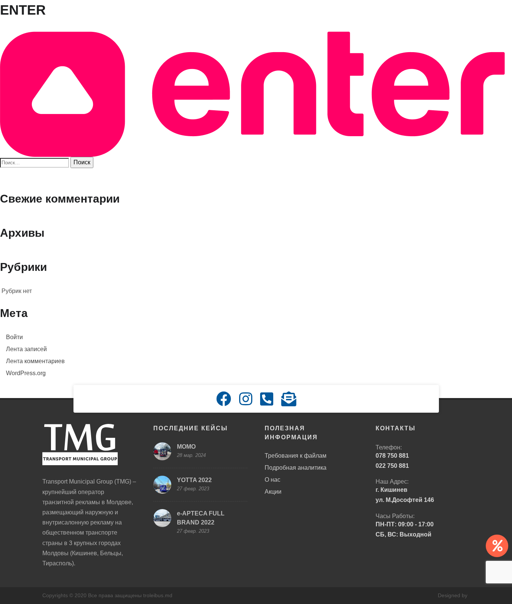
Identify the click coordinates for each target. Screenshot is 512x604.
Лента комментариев (35, 361)
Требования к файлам (295, 455)
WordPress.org (26, 373)
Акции (273, 491)
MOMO (186, 446)
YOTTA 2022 (194, 480)
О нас (272, 479)
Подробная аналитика (295, 467)
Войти (14, 337)
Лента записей (26, 349)
